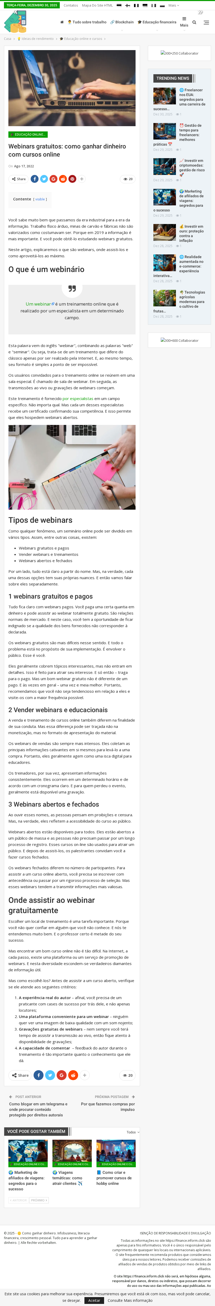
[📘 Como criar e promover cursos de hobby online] (116, 1153)
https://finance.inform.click (185, 1240)
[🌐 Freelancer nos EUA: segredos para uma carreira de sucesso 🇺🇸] (164, 96)
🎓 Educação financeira (156, 22)
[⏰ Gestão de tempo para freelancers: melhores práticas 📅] (164, 131)
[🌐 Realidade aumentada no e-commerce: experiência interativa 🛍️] (164, 262)
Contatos (71, 5)
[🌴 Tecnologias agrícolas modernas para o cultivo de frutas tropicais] (164, 298)
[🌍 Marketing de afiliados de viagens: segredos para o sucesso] (28, 1153)
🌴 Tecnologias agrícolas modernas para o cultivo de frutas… (179, 301)
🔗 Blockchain (122, 22)
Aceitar (94, 1300)
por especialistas (78, 398)
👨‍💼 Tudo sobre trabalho (86, 22)
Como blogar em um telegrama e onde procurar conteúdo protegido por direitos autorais (38, 1109)
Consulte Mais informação (130, 1300)
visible (40, 199)
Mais (173, 5)
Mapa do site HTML (97, 5)
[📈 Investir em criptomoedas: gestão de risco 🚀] (164, 166)
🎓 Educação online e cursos (29, 134)
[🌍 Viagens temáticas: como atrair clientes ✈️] (72, 1153)
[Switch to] (119, 4)
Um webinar (38, 304)
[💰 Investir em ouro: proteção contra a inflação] (164, 232)
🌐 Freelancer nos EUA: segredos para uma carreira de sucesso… (179, 99)
